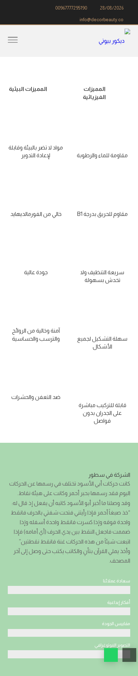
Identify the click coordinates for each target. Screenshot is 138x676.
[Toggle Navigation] (13, 41)
